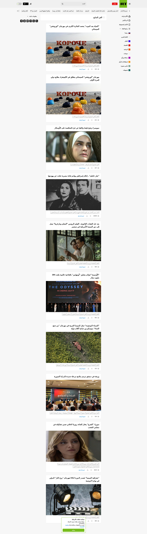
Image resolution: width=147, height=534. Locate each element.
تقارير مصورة (124, 66)
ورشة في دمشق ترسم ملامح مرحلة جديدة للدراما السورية (76, 376)
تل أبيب (61, 212)
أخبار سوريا (96, 413)
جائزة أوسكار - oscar (86, 164)
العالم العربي (124, 37)
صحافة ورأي (124, 57)
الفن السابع (92, 66)
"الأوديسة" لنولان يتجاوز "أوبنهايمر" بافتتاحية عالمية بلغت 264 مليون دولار (75, 276)
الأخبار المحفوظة (123, 24)
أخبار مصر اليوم (88, 212)
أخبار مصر (96, 212)
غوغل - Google (72, 413)
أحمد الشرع (96, 464)
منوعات (126, 53)
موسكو (58, 365)
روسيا (126, 33)
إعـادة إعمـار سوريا (94, 466)
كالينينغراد (81, 66)
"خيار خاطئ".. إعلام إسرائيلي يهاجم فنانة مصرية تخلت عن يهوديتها (73, 176)
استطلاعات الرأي (123, 62)
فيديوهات (125, 70)
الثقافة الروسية (91, 263)
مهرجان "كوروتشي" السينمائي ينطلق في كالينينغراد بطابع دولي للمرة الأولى (75, 78)
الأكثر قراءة (125, 16)
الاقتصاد (126, 45)
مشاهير (69, 314)
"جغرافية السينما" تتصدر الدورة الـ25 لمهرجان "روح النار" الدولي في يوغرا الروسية (74, 479)
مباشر (114, 3)
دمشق (83, 413)
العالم (126, 41)
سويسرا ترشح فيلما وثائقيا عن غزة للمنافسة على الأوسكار (77, 128)
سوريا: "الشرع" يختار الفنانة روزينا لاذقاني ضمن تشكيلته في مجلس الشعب (76, 425)
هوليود (64, 314)
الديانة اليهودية (79, 212)
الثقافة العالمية (82, 263)
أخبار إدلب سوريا (87, 464)
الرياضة (126, 49)
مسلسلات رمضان (62, 413)
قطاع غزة (73, 164)
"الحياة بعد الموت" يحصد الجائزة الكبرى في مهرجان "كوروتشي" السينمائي (74, 27)
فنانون (52, 212)
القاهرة (66, 212)
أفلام (97, 66)
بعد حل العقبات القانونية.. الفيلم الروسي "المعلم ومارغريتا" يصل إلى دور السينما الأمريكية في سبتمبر (74, 225)
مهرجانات (75, 66)
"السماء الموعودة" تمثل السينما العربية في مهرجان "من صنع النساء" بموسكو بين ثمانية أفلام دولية (76, 327)
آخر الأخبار (125, 20)
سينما (86, 66)
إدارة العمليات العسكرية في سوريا (66, 464)
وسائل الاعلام (53, 413)
